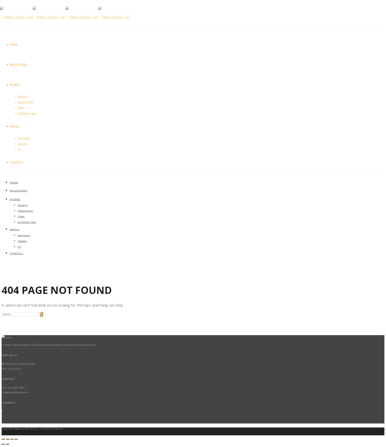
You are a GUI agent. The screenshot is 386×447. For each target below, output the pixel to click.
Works (15, 84)
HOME (14, 44)
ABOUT (15, 126)
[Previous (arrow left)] (3, 444)
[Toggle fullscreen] (11, 439)
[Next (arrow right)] (7, 444)
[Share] (7, 439)
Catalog (22, 143)
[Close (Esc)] (3, 439)
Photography (25, 102)
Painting (23, 96)
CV (19, 149)
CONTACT (17, 162)
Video (21, 107)
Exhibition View (27, 113)
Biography (24, 138)
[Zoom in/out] (15, 439)
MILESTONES (18, 64)
